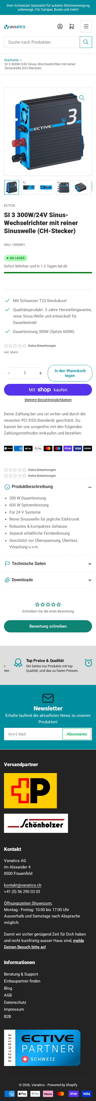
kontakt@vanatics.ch (22, 885)
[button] (15, 346)
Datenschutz (15, 1002)
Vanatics (38, 1085)
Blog (8, 988)
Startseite (11, 60)
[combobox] (48, 42)
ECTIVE (9, 206)
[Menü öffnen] (86, 26)
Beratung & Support (21, 974)
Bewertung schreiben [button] (48, 626)
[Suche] (86, 42)
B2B (7, 1016)
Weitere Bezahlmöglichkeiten (48, 400)
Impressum (14, 1009)
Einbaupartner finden (22, 981)
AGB (8, 995)
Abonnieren (77, 734)
